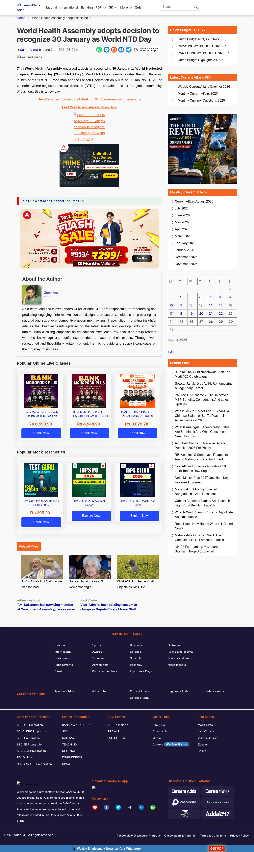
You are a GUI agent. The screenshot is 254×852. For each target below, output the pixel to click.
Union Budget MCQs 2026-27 (198, 39)
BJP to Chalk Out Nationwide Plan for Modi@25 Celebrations (202, 374)
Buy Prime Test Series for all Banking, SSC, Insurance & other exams (89, 99)
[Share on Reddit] (114, 50)
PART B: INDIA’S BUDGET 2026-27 (203, 53)
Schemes (98, 658)
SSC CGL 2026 (117, 738)
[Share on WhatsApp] (99, 50)
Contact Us (160, 731)
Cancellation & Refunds (179, 835)
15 (220, 305)
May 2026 (182, 222)
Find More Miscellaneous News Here (89, 107)
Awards (97, 651)
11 (180, 305)
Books (202, 750)
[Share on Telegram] (107, 50)
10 (171, 305)
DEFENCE (69, 750)
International (69, 7)
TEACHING (69, 744)
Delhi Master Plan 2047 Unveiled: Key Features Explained (202, 480)
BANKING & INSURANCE (78, 724)
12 (191, 305)
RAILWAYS (69, 738)
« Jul (171, 351)
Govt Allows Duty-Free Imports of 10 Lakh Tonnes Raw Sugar (200, 469)
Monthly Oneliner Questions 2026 (201, 100)
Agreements (100, 664)
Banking (87, 7)
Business (136, 645)
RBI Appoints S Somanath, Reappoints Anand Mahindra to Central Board (202, 457)
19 (191, 313)
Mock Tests (205, 724)
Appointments (64, 664)
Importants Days (141, 671)
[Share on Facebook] (121, 50)
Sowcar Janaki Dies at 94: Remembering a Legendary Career (204, 386)
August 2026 (194, 201)
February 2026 (185, 243)
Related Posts (29, 546)
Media (157, 738)
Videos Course (207, 738)
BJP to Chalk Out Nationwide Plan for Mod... (41, 584)
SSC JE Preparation (30, 744)
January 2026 (184, 250)
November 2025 (186, 264)
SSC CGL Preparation (31, 750)
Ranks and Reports (180, 651)
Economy (136, 664)
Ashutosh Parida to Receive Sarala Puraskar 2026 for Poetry (200, 446)
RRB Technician (117, 724)
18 (181, 313)
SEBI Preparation (28, 738)
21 (210, 313)
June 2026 (182, 215)
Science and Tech (179, 658)
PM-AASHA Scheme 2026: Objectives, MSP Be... (136, 584)
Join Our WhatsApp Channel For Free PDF (53, 201)
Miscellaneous (177, 664)
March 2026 (183, 236)
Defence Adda (139, 697)
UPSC (66, 764)
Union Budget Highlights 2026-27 (201, 60)
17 (171, 313)
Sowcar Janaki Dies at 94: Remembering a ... (87, 584)
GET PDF (216, 848)
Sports (96, 645)
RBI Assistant (25, 757)
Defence (135, 651)
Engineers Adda (178, 691)
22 (221, 313)
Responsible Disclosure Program (138, 835)
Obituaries (174, 645)
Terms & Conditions (213, 835)
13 (201, 305)
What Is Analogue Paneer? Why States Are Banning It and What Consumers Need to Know (202, 432)
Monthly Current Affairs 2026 (198, 93)
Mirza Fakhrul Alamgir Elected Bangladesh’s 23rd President (196, 492)
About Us (159, 724)
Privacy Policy (239, 835)
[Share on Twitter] (129, 50)
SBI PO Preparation (30, 724)
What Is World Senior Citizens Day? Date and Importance (204, 515)
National (51, 7)
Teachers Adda (64, 691)
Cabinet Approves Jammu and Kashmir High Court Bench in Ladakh (202, 503)
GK (111, 7)
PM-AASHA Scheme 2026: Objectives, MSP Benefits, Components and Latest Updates (202, 399)
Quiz (138, 7)
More (124, 7)
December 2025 (186, 257)
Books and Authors (104, 671)
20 (201, 313)
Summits (135, 658)
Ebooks (203, 744)
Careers (170, 744)
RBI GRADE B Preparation (34, 764)
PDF (99, 7)
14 (210, 305)
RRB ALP (113, 731)
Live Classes (206, 731)
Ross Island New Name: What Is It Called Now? (204, 526)
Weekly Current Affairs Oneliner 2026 (204, 86)
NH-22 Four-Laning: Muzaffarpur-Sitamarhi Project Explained (198, 549)
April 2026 (182, 229)
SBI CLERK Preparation (32, 731)
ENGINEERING (72, 757)
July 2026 (182, 208)
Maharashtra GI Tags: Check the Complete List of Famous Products (199, 538)
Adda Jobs (99, 691)
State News (62, 658)
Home (21, 18)
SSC (65, 731)
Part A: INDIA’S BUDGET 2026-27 (202, 46)
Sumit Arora (29, 50)
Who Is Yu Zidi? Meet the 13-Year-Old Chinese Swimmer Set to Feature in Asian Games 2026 (202, 415)
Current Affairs (139, 691)
